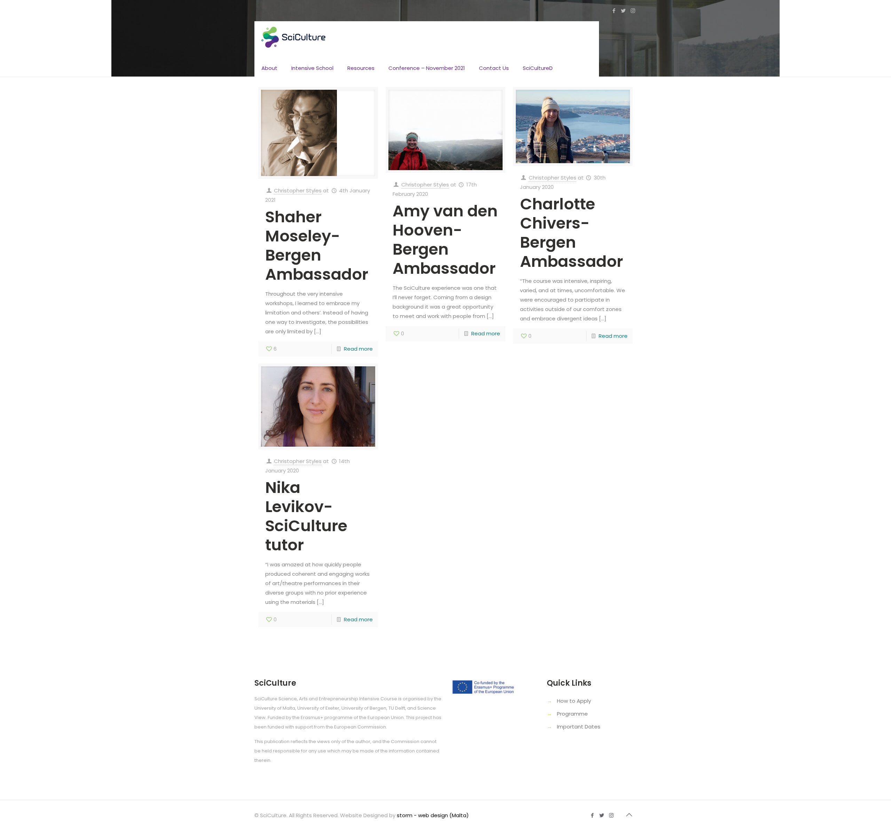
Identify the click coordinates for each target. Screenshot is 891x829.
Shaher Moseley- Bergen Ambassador (316, 245)
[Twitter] (623, 10)
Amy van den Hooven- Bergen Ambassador (445, 239)
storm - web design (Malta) (433, 815)
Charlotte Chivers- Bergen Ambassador (571, 232)
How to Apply (574, 700)
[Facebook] (614, 10)
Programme (572, 713)
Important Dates (578, 726)
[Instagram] (633, 10)
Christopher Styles (298, 190)
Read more (358, 348)
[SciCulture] (293, 37)
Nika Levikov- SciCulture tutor (306, 516)
